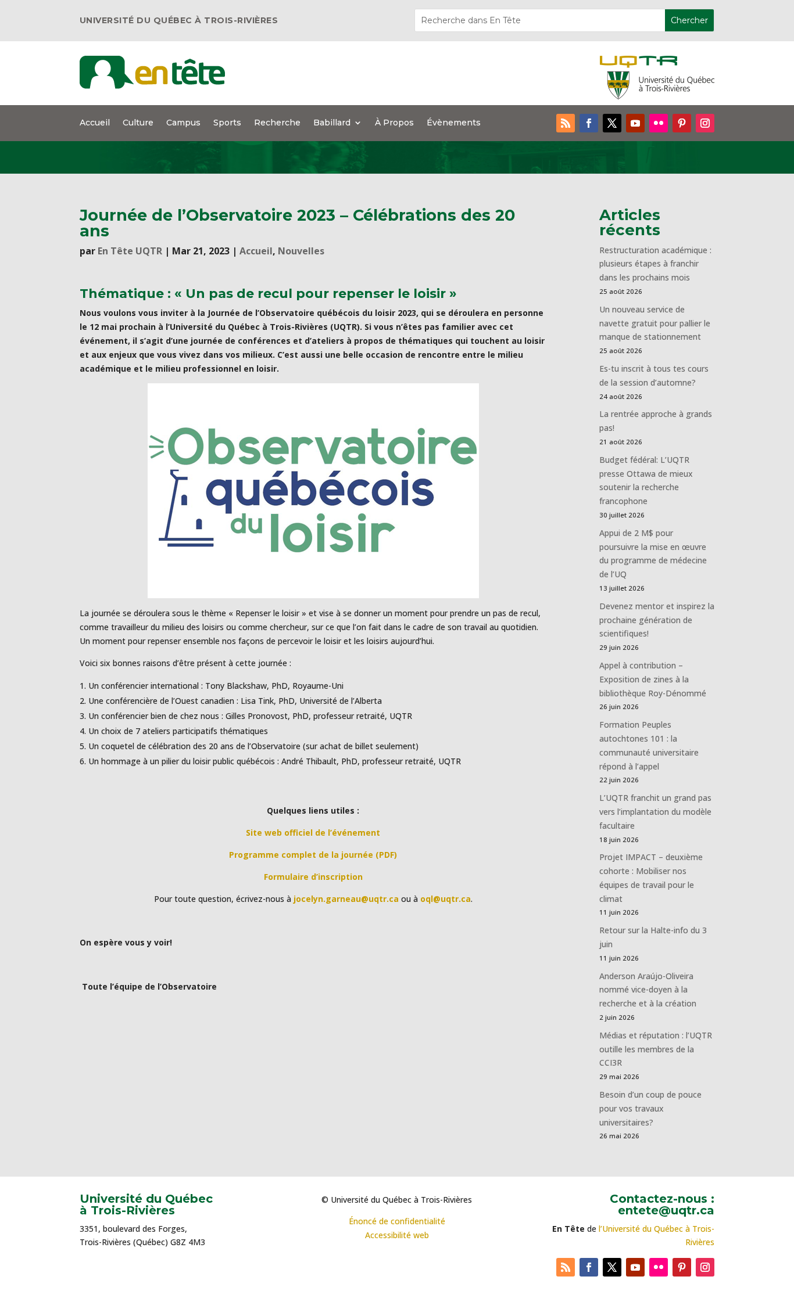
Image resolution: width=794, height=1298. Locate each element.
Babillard (331, 123)
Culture (138, 123)
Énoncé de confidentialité (397, 1221)
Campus (183, 123)
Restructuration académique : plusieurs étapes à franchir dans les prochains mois (655, 264)
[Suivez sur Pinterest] (682, 123)
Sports (227, 123)
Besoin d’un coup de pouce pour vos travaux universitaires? (650, 1108)
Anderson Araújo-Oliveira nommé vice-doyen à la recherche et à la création (647, 989)
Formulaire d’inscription (313, 876)
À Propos (394, 123)
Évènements (454, 123)
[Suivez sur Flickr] (658, 123)
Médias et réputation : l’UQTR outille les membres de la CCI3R (655, 1049)
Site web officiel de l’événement (313, 832)
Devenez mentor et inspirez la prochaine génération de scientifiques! (656, 620)
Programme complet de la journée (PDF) (313, 854)
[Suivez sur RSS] (565, 123)
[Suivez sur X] (612, 123)
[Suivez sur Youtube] (635, 123)
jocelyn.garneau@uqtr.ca (346, 898)
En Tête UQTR (130, 251)
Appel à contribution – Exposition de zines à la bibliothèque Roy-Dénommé (652, 679)
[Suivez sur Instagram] (705, 123)
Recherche (277, 123)
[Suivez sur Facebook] (589, 123)
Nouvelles (301, 251)
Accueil (95, 123)
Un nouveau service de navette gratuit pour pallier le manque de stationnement (654, 323)
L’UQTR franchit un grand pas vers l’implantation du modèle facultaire (655, 811)
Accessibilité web (397, 1235)
